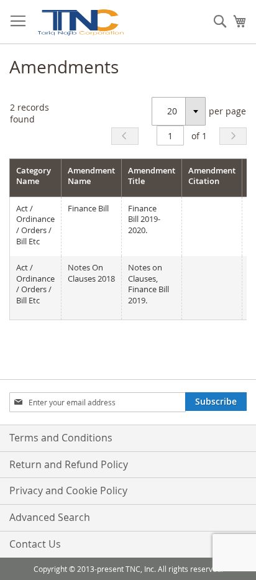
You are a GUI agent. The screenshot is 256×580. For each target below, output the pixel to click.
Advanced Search (49, 517)
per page (227, 111)
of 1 (199, 136)
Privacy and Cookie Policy (68, 490)
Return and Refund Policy (68, 464)
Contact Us (35, 544)
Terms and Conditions (60, 437)
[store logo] (80, 22)
